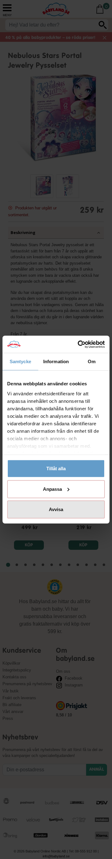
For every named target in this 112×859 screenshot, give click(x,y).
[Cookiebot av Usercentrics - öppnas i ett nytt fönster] (79, 344)
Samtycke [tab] (20, 361)
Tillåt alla (56, 468)
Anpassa (52, 488)
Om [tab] (92, 361)
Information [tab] (56, 361)
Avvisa (56, 509)
